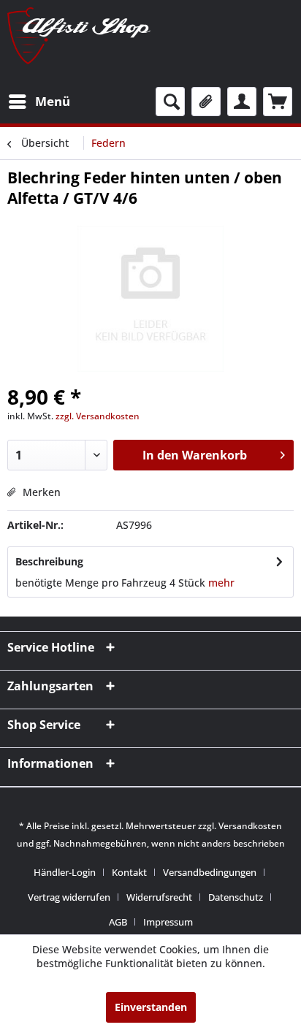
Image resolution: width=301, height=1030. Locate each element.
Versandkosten (250, 826)
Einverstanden (151, 1007)
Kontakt (129, 872)
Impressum (168, 921)
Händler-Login (65, 872)
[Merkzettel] (206, 101)
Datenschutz (235, 897)
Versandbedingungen (209, 872)
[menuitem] (38, 101)
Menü (52, 101)
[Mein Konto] (241, 101)
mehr (221, 583)
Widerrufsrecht (159, 897)
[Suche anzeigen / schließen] (170, 101)
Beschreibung (49, 561)
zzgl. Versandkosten (98, 416)
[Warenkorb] (277, 101)
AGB (118, 921)
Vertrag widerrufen (69, 897)
